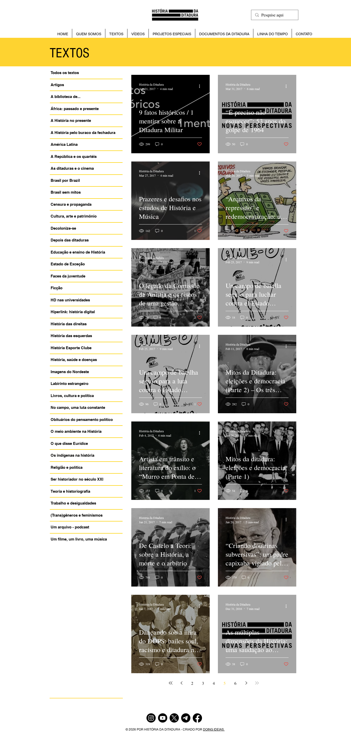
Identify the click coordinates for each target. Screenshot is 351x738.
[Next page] (246, 683)
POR (140, 729)
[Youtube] (162, 718)
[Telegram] (185, 718)
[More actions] (201, 86)
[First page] (170, 683)
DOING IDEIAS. (214, 729)
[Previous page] (181, 683)
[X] (174, 718)
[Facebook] (197, 718)
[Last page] (257, 683)
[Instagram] (151, 718)
